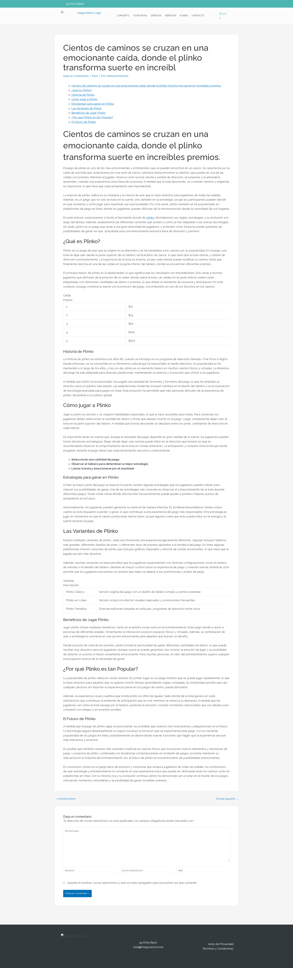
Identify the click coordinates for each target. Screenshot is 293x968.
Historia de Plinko (82, 94)
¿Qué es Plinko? (81, 90)
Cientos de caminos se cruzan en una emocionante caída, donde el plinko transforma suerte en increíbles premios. (146, 85)
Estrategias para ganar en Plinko (92, 103)
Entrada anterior (65, 799)
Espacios (156, 15)
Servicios (170, 15)
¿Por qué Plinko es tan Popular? (92, 117)
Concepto (123, 15)
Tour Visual (140, 15)
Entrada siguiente (227, 799)
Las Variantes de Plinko (86, 108)
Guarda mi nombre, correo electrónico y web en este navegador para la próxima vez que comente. (132, 882)
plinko (150, 217)
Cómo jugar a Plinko (84, 99)
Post (95, 76)
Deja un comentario (76, 76)
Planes (184, 15)
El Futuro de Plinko (83, 122)
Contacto (198, 15)
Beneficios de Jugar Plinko (88, 112)
